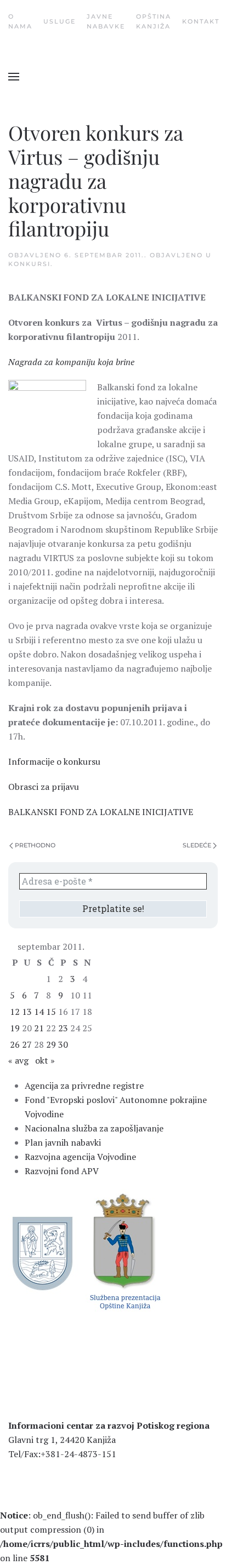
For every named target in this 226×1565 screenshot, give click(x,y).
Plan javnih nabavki (63, 1142)
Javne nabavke (106, 21)
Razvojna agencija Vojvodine (80, 1157)
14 (39, 1012)
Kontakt (200, 21)
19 (15, 1028)
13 (27, 1012)
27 (27, 1044)
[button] (13, 77)
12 (15, 1012)
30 (63, 1044)
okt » (45, 1060)
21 (39, 1028)
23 (63, 1028)
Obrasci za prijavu (43, 787)
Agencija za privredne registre (84, 1085)
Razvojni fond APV (62, 1171)
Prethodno (35, 845)
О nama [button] (20, 21)
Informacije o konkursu (54, 761)
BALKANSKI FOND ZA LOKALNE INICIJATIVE (100, 812)
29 (51, 1044)
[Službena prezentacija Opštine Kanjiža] (123, 1250)
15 (51, 1012)
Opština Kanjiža (153, 21)
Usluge (59, 21)
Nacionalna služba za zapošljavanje (94, 1128)
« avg (18, 1060)
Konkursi (29, 264)
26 (15, 1044)
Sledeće (197, 845)
